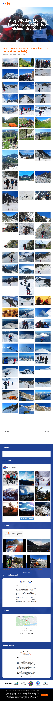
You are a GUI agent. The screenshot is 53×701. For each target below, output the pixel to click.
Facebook (6, 447)
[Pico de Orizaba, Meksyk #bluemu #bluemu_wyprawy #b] (26, 509)
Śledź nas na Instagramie (27, 518)
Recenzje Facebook (10, 575)
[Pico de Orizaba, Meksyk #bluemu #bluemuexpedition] (26, 493)
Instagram (6, 461)
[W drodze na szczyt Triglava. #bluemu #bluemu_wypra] (42, 509)
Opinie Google (8, 646)
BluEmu (30, 635)
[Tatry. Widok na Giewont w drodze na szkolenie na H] (26, 478)
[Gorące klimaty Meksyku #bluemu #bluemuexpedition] (42, 493)
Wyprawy (13, 54)
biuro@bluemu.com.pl (28, 628)
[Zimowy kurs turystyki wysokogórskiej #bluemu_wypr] (42, 478)
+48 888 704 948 (29, 633)
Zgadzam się (44, 694)
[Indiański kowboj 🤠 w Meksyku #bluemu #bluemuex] (10, 509)
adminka (23, 54)
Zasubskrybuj (26, 572)
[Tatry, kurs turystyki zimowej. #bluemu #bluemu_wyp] (10, 493)
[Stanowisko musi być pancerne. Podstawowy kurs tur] (10, 478)
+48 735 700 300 (28, 630)
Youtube (5, 525)
